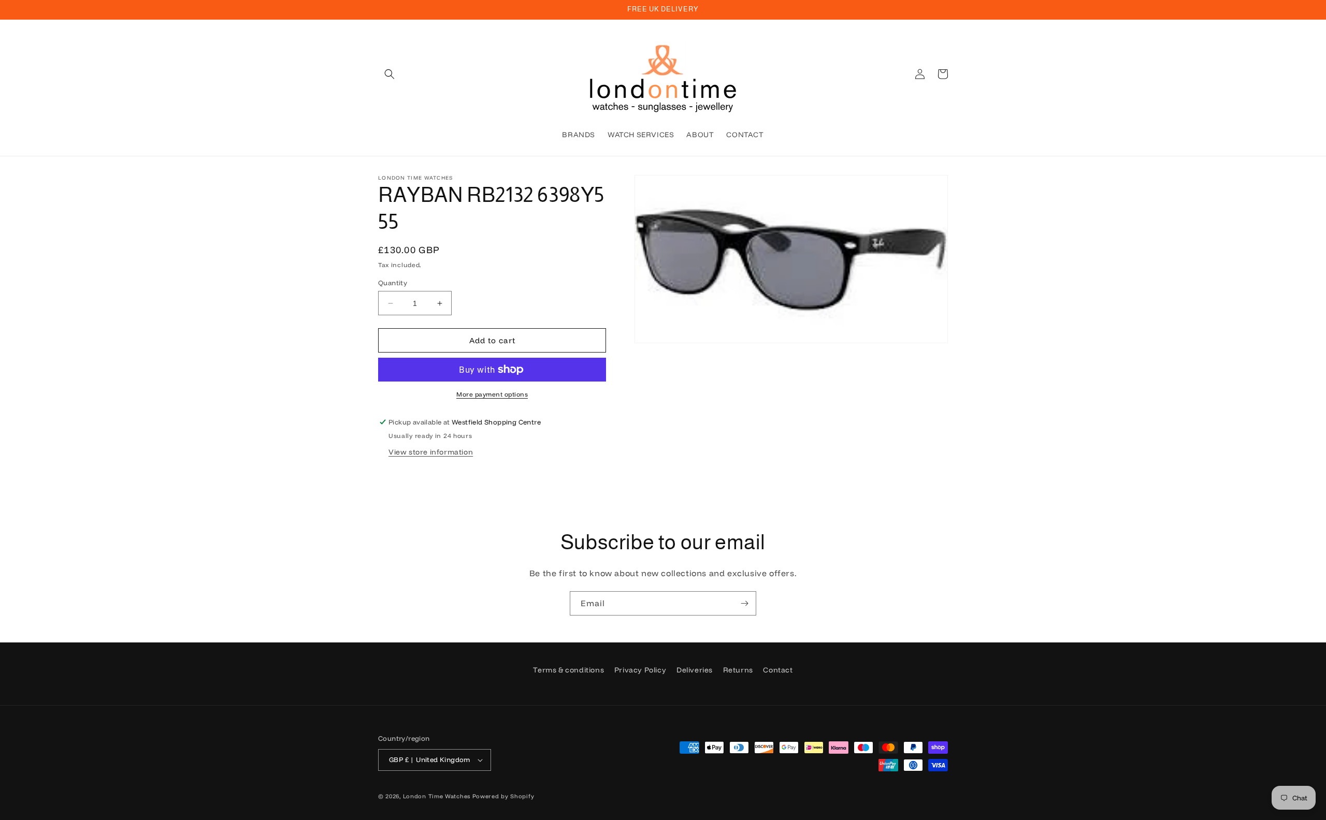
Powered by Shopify (503, 796)
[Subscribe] (744, 603)
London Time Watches (436, 796)
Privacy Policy (640, 670)
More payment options (492, 394)
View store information (430, 452)
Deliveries (694, 670)
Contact (777, 670)
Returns (738, 670)
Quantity (392, 283)
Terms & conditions (568, 670)
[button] (389, 74)
